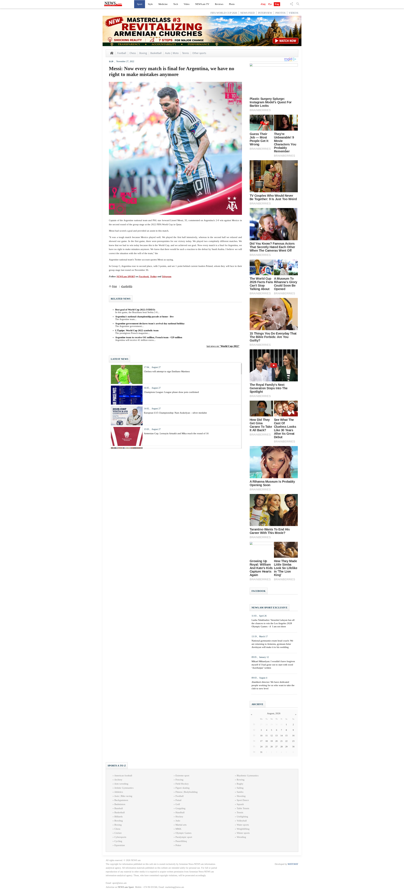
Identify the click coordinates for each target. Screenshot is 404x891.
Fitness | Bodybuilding (186, 792)
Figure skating (182, 788)
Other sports (199, 53)
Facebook (144, 276)
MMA (178, 829)
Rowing (240, 779)
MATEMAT (293, 864)
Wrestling (241, 837)
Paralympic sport (183, 837)
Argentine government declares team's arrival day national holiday (150, 323)
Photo (232, 4)
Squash (240, 804)
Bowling (118, 820)
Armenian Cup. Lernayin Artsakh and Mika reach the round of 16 (176, 433)
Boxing (143, 53)
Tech (175, 4)
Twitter (153, 276)
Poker (178, 845)
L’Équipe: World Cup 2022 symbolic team (137, 330)
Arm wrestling (121, 783)
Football (121, 53)
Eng (277, 4)
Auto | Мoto (172, 53)
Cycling (118, 841)
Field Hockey (182, 783)
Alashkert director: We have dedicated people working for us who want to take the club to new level (273, 685)
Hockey (179, 816)
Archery (118, 779)
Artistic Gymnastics (124, 788)
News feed (247, 13)
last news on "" (223, 346)
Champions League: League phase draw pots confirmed (171, 392)
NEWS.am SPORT (125, 276)
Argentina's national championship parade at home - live (144, 316)
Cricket (118, 833)
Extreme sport (182, 775)
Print (114, 286)
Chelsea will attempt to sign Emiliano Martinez (167, 371)
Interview (265, 13)
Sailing (240, 788)
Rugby (240, 783)
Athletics (118, 792)
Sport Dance (243, 800)
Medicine (163, 4)
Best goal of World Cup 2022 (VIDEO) (135, 309)
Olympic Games (183, 833)
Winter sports (243, 833)
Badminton (119, 804)
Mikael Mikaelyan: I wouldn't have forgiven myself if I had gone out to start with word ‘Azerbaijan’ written (273, 664)
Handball (179, 812)
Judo (177, 820)
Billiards (118, 816)
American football (123, 775)
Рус (270, 4)
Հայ (263, 4)
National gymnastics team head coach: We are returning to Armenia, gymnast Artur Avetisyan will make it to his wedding (272, 644)
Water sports (243, 824)
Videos (293, 13)
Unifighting (242, 816)
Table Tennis (243, 808)
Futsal (178, 800)
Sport (139, 4)
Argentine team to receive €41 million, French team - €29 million (148, 337)
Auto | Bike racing (123, 796)
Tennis (185, 53)
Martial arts (181, 824)
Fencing (179, 779)
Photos (280, 13)
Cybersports (120, 837)
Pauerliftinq (181, 841)
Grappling (180, 808)
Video (187, 4)
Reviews (219, 4)
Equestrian (119, 845)
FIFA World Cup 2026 (224, 13)
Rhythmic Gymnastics (247, 775)
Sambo (240, 792)
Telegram (166, 276)
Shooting (241, 796)
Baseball (118, 808)
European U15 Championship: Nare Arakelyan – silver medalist (175, 413)
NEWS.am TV (202, 4)
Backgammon (121, 800)
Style (150, 4)
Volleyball (242, 820)
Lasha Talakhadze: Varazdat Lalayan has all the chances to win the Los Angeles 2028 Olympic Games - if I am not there (273, 623)
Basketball (156, 53)
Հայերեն (126, 286)
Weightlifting (243, 829)
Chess (133, 53)
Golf (177, 804)
